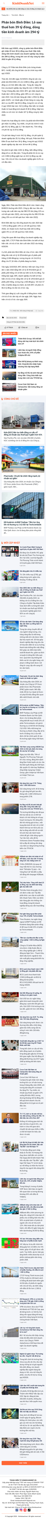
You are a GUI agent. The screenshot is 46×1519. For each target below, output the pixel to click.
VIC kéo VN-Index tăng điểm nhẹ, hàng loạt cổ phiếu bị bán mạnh (31, 1240)
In (38, 327)
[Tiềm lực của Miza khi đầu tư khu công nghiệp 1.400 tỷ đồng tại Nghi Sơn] (10, 942)
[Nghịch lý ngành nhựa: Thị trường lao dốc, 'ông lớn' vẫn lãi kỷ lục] (10, 1358)
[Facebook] (17, 1510)
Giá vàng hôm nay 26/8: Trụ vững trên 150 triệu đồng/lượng (31, 1018)
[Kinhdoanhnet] (23, 3)
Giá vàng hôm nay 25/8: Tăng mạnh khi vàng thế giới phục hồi (31, 1440)
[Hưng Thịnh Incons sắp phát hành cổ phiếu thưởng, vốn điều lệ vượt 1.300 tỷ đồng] (10, 1272)
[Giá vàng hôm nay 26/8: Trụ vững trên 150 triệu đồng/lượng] (10, 1021)
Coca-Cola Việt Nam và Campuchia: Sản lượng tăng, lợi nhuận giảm (31, 1072)
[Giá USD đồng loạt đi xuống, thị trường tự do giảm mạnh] (10, 997)
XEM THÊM (23, 1463)
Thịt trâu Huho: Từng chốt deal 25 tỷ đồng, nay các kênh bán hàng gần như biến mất (32, 885)
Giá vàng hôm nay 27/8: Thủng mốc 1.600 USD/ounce (30, 784)
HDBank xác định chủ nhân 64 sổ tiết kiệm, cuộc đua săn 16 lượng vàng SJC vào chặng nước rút (31, 859)
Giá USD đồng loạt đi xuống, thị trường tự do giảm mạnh (31, 994)
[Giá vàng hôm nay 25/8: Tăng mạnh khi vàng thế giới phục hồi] (10, 1443)
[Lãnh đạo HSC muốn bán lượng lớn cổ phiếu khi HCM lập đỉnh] (10, 1390)
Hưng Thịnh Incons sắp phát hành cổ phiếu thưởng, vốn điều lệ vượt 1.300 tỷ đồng (32, 1270)
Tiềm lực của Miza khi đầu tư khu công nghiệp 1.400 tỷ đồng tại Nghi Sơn (32, 940)
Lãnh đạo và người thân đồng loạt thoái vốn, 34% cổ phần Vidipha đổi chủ (32, 1181)
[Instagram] (21, 1510)
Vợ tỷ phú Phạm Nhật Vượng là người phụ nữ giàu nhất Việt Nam (31, 548)
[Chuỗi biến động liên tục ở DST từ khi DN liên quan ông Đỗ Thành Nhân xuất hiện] (10, 1045)
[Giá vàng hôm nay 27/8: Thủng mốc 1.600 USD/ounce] (10, 787)
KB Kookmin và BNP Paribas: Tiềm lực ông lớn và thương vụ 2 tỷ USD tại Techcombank (22, 523)
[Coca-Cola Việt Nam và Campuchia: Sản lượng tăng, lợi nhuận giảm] (10, 1074)
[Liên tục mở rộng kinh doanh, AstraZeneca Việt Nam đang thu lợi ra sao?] (10, 1332)
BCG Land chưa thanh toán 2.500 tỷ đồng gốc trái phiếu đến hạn (31, 970)
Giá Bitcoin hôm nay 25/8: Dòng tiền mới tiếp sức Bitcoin (31, 1411)
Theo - (26, 311)
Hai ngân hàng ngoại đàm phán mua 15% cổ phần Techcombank (31, 915)
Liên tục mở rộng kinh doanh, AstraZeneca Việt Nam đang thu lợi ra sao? (31, 1330)
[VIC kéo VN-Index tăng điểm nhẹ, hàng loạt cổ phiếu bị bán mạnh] (10, 1243)
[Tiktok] (29, 1510)
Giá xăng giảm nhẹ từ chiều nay (31, 571)
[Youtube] (25, 1510)
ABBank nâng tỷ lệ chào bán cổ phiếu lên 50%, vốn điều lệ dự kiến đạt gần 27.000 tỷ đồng (31, 1207)
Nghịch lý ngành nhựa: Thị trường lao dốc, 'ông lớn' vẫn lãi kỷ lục (31, 1355)
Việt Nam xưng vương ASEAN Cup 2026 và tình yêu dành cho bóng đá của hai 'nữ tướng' (32, 749)
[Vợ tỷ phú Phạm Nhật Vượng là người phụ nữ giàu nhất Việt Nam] (10, 551)
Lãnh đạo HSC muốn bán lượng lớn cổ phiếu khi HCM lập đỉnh (32, 1387)
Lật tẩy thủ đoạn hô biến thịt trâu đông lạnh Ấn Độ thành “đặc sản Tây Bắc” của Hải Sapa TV (31, 1144)
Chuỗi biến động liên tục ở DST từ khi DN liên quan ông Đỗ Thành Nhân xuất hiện (32, 1043)
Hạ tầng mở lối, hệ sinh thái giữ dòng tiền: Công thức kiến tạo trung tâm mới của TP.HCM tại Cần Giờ (32, 808)
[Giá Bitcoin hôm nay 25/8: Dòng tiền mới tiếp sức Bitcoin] (10, 1414)
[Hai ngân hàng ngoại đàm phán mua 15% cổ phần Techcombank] (10, 918)
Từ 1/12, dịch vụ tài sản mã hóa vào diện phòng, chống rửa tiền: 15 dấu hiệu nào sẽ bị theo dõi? (32, 1116)
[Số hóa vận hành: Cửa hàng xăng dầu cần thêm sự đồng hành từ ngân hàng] (10, 626)
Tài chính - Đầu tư (8, 427)
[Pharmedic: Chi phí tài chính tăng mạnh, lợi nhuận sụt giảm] (23, 459)
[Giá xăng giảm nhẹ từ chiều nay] (10, 575)
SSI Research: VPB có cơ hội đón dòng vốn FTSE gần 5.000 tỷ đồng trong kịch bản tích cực (32, 1301)
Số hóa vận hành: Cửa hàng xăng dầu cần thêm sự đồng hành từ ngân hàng (31, 624)
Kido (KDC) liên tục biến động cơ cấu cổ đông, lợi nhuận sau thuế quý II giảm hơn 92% (23, 433)
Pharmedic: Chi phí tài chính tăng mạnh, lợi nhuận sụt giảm (22, 477)
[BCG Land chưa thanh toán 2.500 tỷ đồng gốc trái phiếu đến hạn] (10, 973)
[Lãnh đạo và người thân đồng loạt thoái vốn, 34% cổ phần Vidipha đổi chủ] (10, 1183)
